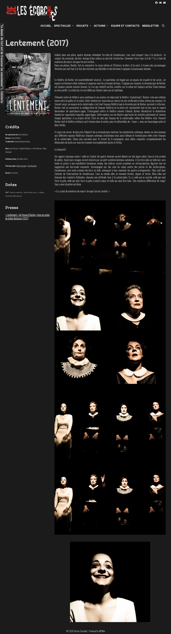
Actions (99, 25)
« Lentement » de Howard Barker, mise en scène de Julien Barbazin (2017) (27, 216)
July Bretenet (32, 165)
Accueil (46, 25)
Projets (82, 25)
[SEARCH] (163, 25)
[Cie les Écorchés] (32, 12)
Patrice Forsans (21, 165)
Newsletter (150, 25)
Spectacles (62, 25)
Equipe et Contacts (125, 25)
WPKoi (102, 631)
